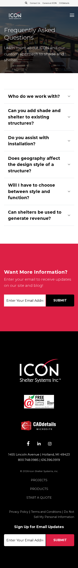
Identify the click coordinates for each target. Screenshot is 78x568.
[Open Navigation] (72, 15)
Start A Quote (39, 497)
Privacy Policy (18, 512)
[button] (39, 96)
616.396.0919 (50, 460)
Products (39, 489)
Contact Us (35, 3)
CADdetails (64, 3)
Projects (39, 480)
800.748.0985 (28, 460)
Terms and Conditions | (47, 512)
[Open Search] (26, 3)
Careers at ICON (50, 3)
